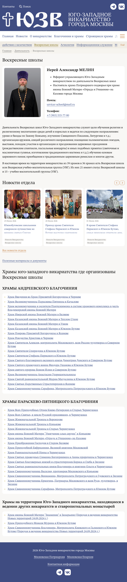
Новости (22, 36)
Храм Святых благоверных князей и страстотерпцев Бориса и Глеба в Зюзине (56, 462)
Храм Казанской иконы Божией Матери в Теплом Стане (43, 319)
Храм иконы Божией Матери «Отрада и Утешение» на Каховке (47, 438)
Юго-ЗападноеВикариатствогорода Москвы (91, 20)
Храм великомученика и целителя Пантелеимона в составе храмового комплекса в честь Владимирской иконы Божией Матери (63, 308)
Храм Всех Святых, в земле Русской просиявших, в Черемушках (47, 415)
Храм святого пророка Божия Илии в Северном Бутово (42, 369)
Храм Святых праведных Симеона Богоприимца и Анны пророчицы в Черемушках (60, 457)
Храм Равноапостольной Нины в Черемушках (36, 452)
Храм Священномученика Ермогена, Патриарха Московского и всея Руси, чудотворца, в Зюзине (63, 482)
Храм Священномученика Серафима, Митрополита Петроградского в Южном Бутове (61, 388)
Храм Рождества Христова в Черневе (30, 338)
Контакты (8, 6)
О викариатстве (41, 36)
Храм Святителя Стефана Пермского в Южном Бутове (42, 355)
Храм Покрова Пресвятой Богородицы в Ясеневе (38, 333)
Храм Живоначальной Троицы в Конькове (34, 424)
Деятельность (22, 51)
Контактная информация (63, 564)
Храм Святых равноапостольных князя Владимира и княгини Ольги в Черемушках (60, 466)
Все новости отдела (14, 250)
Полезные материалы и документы (24, 260)
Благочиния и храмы (69, 36)
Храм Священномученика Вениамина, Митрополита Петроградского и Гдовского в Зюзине (65, 476)
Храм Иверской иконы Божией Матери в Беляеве (38, 314)
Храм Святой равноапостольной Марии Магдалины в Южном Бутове (51, 379)
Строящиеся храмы (99, 36)
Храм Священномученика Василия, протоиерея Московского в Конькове (53, 471)
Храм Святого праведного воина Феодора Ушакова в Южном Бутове (50, 365)
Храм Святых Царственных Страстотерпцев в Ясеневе (41, 384)
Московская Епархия (80, 557)
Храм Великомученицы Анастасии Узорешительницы (42, 374)
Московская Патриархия (49, 557)
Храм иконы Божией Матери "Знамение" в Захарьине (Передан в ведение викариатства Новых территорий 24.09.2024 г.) (63, 517)
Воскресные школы (46, 45)
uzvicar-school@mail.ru (61, 104)
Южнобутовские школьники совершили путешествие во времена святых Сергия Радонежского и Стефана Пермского (20, 229)
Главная (7, 36)
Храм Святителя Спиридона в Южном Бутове (36, 351)
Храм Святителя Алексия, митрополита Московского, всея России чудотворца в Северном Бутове (64, 344)
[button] (116, 183)
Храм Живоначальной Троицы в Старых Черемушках (41, 429)
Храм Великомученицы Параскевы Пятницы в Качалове (43, 301)
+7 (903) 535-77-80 (58, 115)
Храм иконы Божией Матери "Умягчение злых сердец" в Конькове (49, 433)
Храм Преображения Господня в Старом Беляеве (38, 443)
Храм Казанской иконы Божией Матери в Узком (38, 324)
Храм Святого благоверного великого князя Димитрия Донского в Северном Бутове (60, 360)
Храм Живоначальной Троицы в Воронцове (35, 419)
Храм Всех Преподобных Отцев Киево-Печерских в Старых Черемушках (53, 410)
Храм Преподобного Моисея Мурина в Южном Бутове (42, 523)
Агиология (67, 45)
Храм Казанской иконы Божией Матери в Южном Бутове (44, 328)
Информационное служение (94, 45)
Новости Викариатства (14, 240)
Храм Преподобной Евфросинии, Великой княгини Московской (48, 447)
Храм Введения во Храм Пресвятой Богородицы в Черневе (44, 297)
